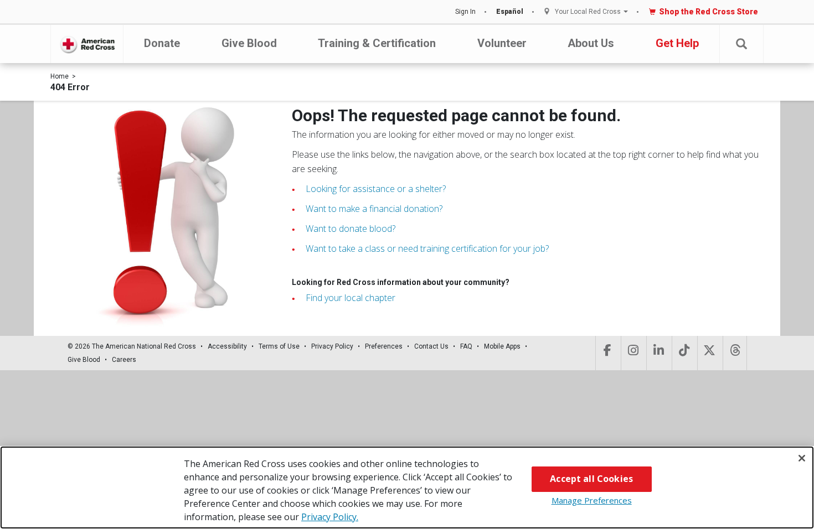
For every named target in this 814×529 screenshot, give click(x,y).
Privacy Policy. (329, 517)
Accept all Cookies (591, 479)
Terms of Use (279, 346)
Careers (124, 360)
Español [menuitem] (509, 11)
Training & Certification (377, 43)
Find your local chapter (350, 298)
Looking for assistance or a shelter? (376, 189)
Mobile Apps (502, 346)
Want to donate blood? (350, 228)
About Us (591, 43)
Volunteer (502, 43)
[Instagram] (633, 353)
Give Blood (249, 43)
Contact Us (431, 346)
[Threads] (735, 353)
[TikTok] (683, 353)
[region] (407, 487)
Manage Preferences (592, 500)
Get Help (677, 43)
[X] (709, 353)
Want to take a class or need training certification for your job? (427, 248)
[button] (741, 44)
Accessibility (227, 346)
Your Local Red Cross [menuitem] (588, 11)
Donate (162, 43)
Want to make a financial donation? (374, 209)
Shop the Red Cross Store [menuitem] (708, 11)
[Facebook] (607, 353)
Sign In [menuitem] (465, 11)
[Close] (802, 458)
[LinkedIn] (658, 353)
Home (59, 76)
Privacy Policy (332, 346)
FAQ (466, 346)
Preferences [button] (384, 346)
